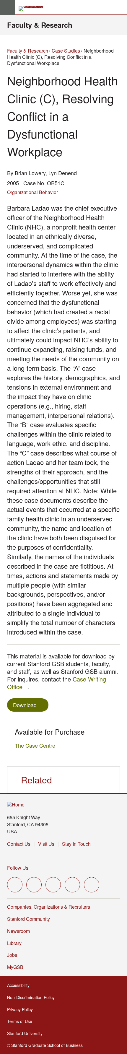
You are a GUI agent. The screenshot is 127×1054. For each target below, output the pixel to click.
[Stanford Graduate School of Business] (33, 8)
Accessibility (20, 985)
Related (36, 779)
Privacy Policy (21, 1009)
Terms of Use (21, 1021)
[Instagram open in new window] (53, 884)
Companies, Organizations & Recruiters (48, 906)
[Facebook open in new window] (34, 884)
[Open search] (120, 7)
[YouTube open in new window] (72, 884)
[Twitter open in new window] (14, 884)
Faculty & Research (39, 25)
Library (14, 943)
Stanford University (26, 1033)
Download (25, 705)
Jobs (12, 954)
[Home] (16, 805)
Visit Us (46, 843)
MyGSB (17, 967)
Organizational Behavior (32, 192)
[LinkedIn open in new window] (91, 884)
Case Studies (66, 50)
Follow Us (17, 867)
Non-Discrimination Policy (32, 997)
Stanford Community (28, 918)
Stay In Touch (76, 843)
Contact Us (18, 843)
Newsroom (18, 931)
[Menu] (7, 7)
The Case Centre (36, 745)
